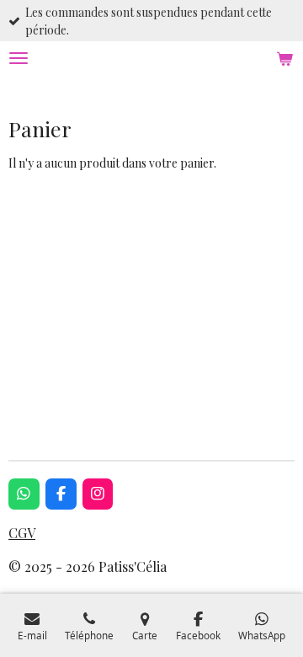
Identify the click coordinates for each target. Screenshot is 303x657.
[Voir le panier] (284, 58)
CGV (21, 533)
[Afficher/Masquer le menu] (18, 58)
